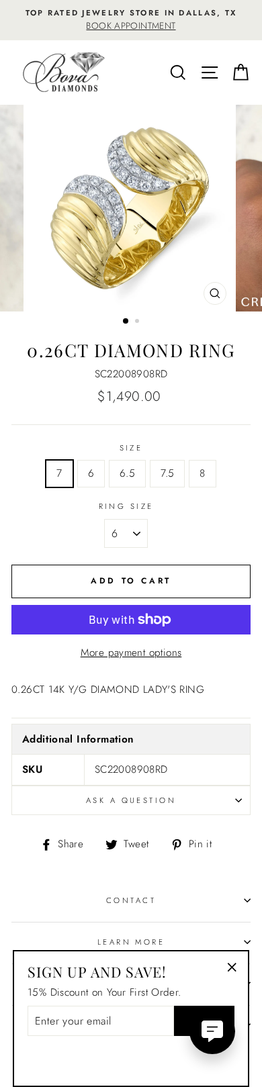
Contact (131, 900)
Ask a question (131, 800)
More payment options (131, 652)
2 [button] (138, 322)
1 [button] (126, 321)
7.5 (167, 473)
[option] (131, 20)
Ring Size (126, 506)
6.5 (127, 473)
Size (131, 447)
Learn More (131, 942)
